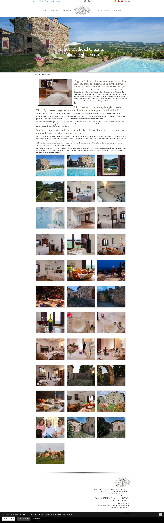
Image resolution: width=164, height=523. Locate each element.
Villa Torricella (66, 10)
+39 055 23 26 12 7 (106, 498)
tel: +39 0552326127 (39, 1)
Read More (36, 519)
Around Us (107, 10)
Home (45, 10)
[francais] (122, 1)
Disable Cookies (24, 519)
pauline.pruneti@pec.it (122, 500)
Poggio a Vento (54, 10)
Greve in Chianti (94, 148)
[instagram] (85, 1)
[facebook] (89, 1)
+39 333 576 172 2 (123, 498)
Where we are (97, 10)
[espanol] (115, 1)
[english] (129, 1)
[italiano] (125, 1)
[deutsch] (118, 1)
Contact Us (117, 10)
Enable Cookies (9, 519)
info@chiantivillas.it (53, 1)
